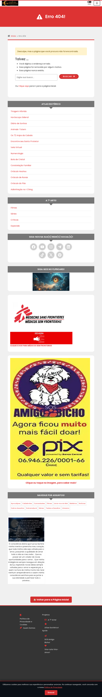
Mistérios (73, 503)
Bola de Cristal (18, 159)
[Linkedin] (68, 247)
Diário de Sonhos (19, 123)
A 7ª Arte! (52, 620)
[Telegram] (60, 247)
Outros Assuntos (17, 508)
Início (13, 36)
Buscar (67, 76)
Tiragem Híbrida (18, 111)
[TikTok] (42, 255)
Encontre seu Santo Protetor (25, 141)
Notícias (82, 503)
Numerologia (17, 153)
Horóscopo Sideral (20, 117)
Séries (14, 213)
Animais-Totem (18, 129)
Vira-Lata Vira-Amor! (51, 651)
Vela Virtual (16, 147)
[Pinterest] (60, 255)
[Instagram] (51, 247)
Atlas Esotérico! (52, 627)
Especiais (15, 225)
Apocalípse (15, 503)
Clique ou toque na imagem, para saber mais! (51, 482)
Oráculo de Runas (19, 177)
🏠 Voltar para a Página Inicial (51, 599)
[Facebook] (33, 247)
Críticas (14, 219)
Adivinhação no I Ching (22, 189)
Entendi (51, 693)
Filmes (14, 207)
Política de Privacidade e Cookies (26, 622)
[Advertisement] (73, 650)
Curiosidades (39, 503)
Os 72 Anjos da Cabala (21, 135)
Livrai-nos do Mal (61, 503)
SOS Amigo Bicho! (49, 641)
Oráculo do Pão (18, 183)
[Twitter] (51, 255)
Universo (65, 508)
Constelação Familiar (21, 165)
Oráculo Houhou (18, 171)
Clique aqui (23, 86)
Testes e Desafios (53, 508)
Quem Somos (29, 628)
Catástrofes (27, 503)
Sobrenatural (31, 508)
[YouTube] (42, 247)
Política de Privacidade (53, 687)
